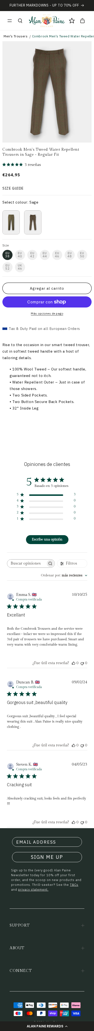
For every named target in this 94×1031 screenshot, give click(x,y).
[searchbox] (26, 563)
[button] (47, 1026)
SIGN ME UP (47, 857)
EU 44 (45, 254)
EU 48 (69, 254)
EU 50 (82, 254)
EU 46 (57, 254)
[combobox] (64, 575)
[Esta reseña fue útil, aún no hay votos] (73, 663)
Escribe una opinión (47, 539)
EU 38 (7, 254)
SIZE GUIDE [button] (13, 188)
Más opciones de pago (47, 313)
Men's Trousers (15, 36)
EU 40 (20, 254)
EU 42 (32, 254)
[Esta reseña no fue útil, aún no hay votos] (82, 663)
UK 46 (20, 267)
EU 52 (7, 267)
